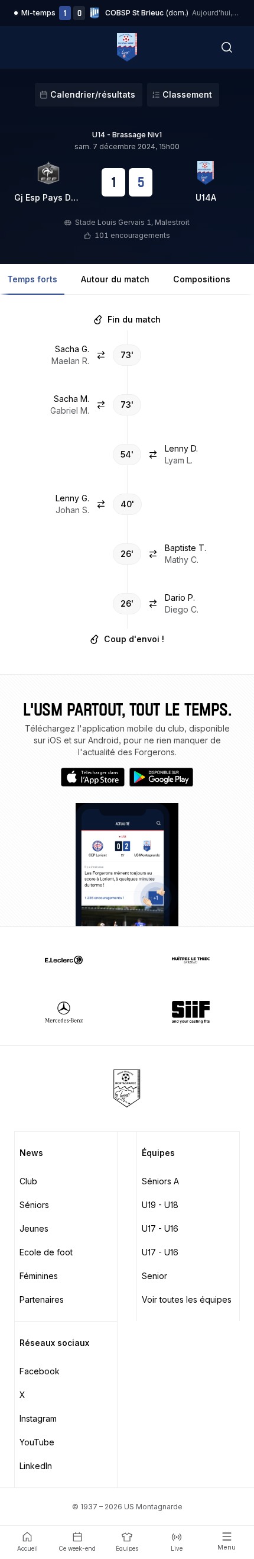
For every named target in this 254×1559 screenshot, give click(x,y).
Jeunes (33, 1228)
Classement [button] (187, 94)
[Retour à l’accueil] (126, 47)
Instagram (38, 1418)
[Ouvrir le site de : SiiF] (190, 1012)
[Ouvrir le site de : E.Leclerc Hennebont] (63, 960)
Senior (154, 1276)
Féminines (38, 1276)
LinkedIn (35, 1466)
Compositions (201, 279)
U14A (206, 197)
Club (28, 1181)
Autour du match (115, 279)
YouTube (36, 1442)
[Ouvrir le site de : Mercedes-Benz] (63, 1012)
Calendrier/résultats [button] (92, 94)
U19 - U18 (160, 1205)
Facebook (39, 1371)
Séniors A (160, 1181)
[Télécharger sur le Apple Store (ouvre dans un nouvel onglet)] (93, 777)
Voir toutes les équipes (187, 1299)
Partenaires (41, 1299)
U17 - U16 (160, 1228)
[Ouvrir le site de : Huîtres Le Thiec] (190, 960)
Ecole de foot (46, 1252)
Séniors (34, 1205)
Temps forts (32, 279)
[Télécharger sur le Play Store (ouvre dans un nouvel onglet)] (161, 777)
